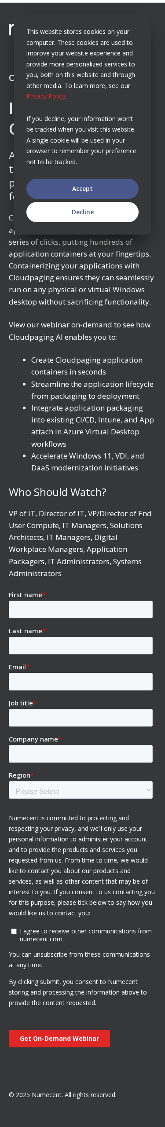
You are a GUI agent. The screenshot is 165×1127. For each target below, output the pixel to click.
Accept (82, 188)
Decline (83, 212)
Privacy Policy (45, 96)
